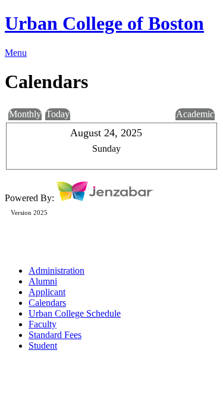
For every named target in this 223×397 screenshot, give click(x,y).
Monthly (25, 114)
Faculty (42, 324)
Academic (195, 114)
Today (58, 114)
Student (43, 345)
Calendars (47, 303)
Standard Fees (55, 335)
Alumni (43, 281)
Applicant (47, 292)
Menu (16, 53)
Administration (56, 270)
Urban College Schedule (75, 313)
